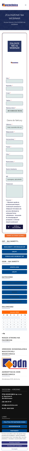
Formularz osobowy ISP (14, 256)
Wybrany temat (10, 108)
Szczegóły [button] (14, 449)
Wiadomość (9, 184)
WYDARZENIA (14, 297)
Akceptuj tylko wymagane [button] (14, 445)
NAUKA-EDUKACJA (14, 287)
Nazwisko (9, 85)
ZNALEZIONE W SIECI (14, 301)
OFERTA (14, 292)
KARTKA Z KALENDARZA (14, 282)
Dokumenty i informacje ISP (14, 247)
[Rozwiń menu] (25, 5)
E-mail (8, 93)
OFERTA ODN (14, 267)
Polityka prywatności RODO (14, 422)
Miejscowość (10, 132)
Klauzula (8, 200)
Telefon (8, 100)
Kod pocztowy (10, 139)
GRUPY (14, 251)
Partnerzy (14, 430)
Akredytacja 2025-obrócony (11, 379)
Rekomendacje (14, 426)
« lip (3, 333)
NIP (7, 176)
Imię (7, 78)
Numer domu (10, 161)
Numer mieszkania (11, 169)
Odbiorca (9, 124)
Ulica (7, 154)
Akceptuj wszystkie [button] (14, 442)
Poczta (8, 147)
